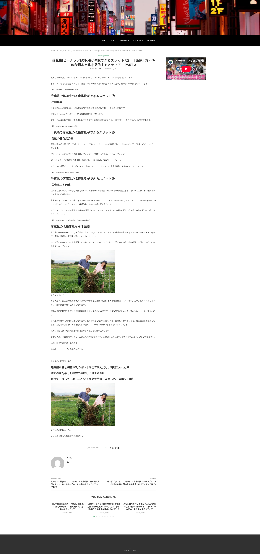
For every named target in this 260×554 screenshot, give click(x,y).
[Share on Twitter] (113, 448)
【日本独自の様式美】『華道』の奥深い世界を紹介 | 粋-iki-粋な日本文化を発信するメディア (67, 506)
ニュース (112, 40)
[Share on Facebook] (110, 448)
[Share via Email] (118, 448)
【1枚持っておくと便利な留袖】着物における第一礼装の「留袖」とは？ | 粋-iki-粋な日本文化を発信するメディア (103, 506)
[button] (54, 510)
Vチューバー (124, 40)
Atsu (99, 69)
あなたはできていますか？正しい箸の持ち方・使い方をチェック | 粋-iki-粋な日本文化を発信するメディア (140, 506)
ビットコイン (138, 40)
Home (53, 50)
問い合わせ (151, 40)
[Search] (208, 18)
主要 (103, 40)
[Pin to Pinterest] (115, 448)
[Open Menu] (52, 17)
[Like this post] (107, 448)
